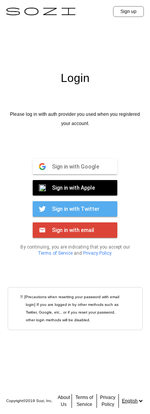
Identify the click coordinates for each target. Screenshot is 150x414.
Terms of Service (55, 253)
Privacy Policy (97, 253)
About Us (64, 401)
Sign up (128, 11)
